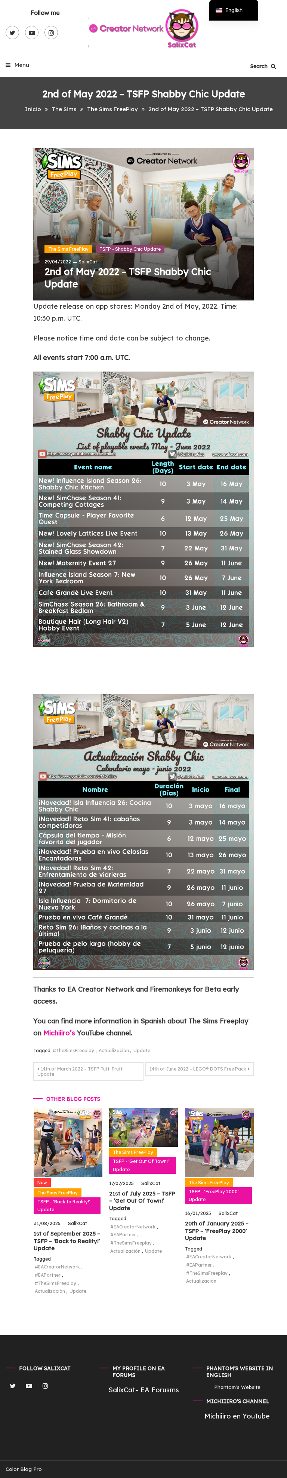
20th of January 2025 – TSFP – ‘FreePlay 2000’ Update (217, 1231)
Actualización (114, 1050)
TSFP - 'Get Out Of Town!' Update (141, 1165)
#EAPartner (48, 1275)
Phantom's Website (237, 1387)
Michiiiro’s (60, 1033)
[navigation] (233, 10)
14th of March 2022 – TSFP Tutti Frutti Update (80, 1071)
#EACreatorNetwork (57, 1267)
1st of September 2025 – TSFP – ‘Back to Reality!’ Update (67, 1241)
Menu (21, 64)
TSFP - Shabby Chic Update (130, 249)
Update (141, 1050)
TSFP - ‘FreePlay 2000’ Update (214, 1196)
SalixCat (87, 262)
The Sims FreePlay (68, 249)
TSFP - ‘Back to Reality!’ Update (63, 1206)
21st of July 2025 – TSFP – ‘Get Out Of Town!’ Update (142, 1201)
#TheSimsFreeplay (73, 1050)
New (42, 1182)
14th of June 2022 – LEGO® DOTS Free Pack (197, 1069)
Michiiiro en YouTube (237, 1416)
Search (259, 66)
